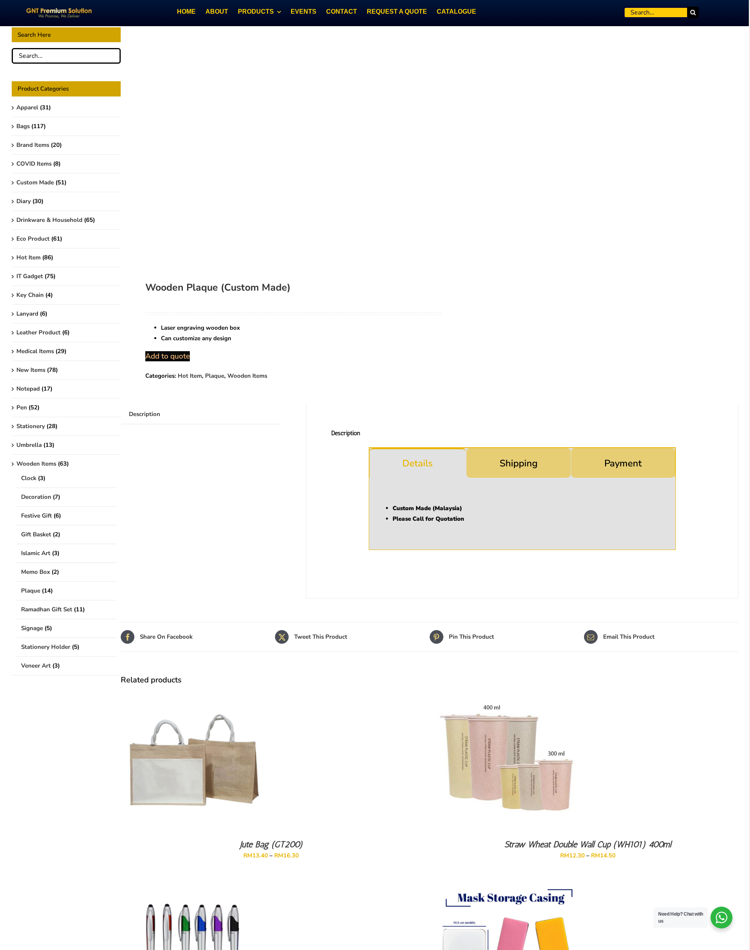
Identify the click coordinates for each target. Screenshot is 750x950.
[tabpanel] (522, 514)
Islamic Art (35, 553)
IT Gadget (29, 276)
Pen (21, 407)
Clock (28, 478)
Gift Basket (36, 534)
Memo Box (35, 572)
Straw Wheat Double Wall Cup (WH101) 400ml (587, 844)
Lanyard (27, 314)
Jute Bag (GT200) (271, 844)
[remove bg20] (269, 144)
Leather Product (38, 332)
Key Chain (30, 295)
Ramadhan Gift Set (46, 609)
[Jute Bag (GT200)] (192, 696)
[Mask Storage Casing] (509, 889)
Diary (23, 201)
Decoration (36, 497)
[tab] (418, 463)
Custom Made (35, 182)
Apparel (27, 107)
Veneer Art (36, 666)
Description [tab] (144, 414)
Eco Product (33, 239)
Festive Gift (36, 516)
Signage (32, 628)
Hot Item (190, 376)
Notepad (28, 389)
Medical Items (35, 351)
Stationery (30, 426)
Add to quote (167, 356)
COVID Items (34, 164)
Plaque (214, 376)
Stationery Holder (45, 647)
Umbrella (29, 445)
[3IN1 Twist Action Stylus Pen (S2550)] (192, 889)
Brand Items (32, 145)
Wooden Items (247, 376)
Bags (23, 126)
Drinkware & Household (49, 220)
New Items (30, 370)
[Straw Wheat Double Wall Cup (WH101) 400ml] (509, 696)
